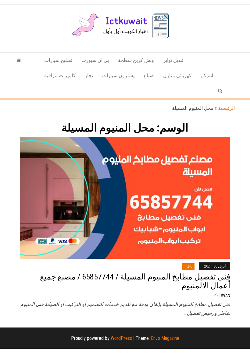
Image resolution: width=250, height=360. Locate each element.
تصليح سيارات (58, 60)
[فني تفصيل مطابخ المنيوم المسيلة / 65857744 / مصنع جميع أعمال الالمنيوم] (125, 197)
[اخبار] (19, 60)
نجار (89, 75)
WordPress (121, 338)
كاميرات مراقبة (60, 75)
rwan (225, 295)
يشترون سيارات (118, 75)
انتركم (207, 75)
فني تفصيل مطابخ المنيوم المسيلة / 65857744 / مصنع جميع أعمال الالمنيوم (135, 281)
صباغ (149, 75)
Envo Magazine (165, 338)
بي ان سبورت (95, 60)
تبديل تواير (173, 60)
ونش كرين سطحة (136, 60)
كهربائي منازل (177, 75)
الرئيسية (226, 108)
